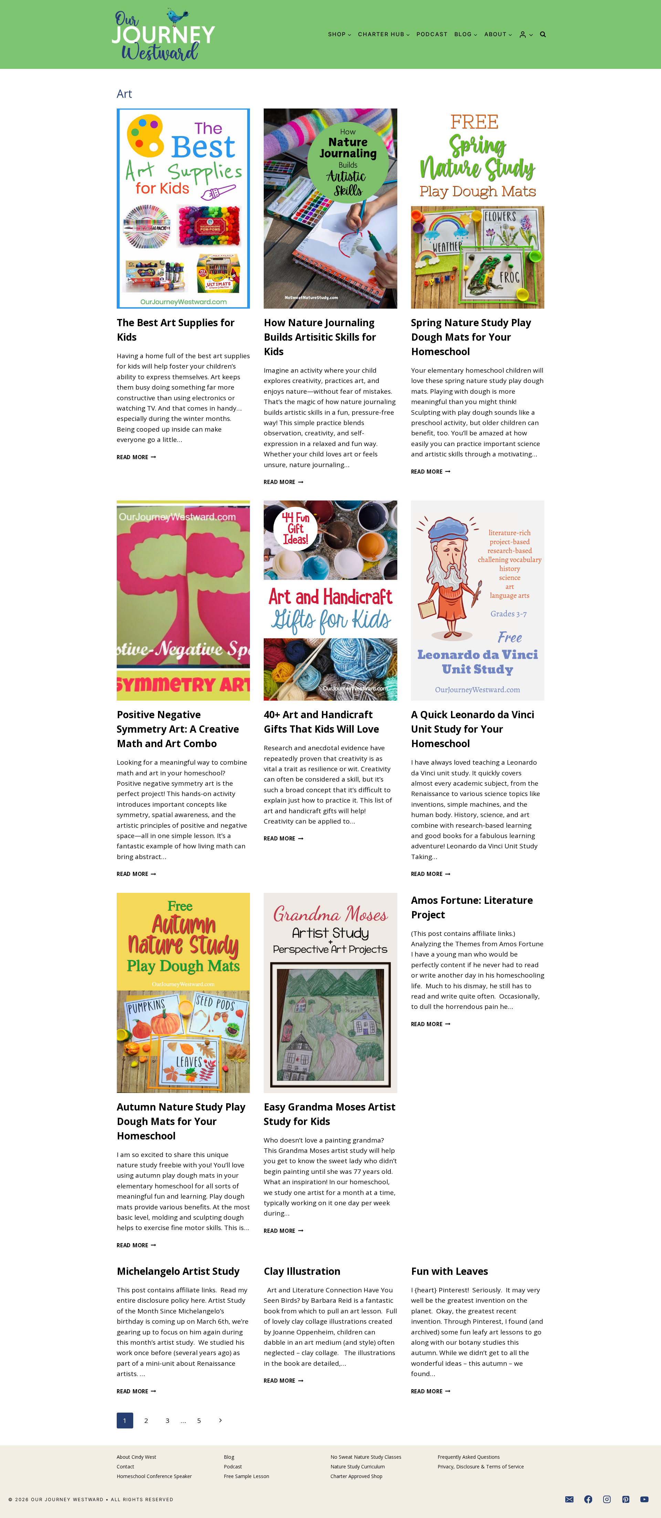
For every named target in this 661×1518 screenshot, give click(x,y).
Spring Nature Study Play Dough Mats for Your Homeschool (471, 337)
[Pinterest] (626, 1499)
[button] (530, 34)
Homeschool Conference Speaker (154, 1476)
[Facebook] (588, 1499)
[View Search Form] (543, 34)
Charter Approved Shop (356, 1476)
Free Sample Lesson (246, 1476)
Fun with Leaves (449, 1271)
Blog (229, 1457)
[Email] (569, 1499)
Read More (136, 457)
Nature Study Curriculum (357, 1466)
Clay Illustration (302, 1271)
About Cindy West (136, 1457)
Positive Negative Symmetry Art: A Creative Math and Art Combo (178, 729)
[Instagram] (607, 1499)
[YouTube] (645, 1499)
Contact (125, 1466)
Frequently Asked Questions (469, 1457)
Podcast (432, 34)
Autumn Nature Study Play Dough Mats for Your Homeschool (181, 1121)
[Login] (526, 34)
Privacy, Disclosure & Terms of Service (481, 1466)
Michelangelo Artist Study (178, 1271)
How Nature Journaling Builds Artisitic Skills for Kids (320, 337)
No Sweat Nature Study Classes (365, 1457)
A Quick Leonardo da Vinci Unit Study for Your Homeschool (472, 729)
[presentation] (183, 209)
